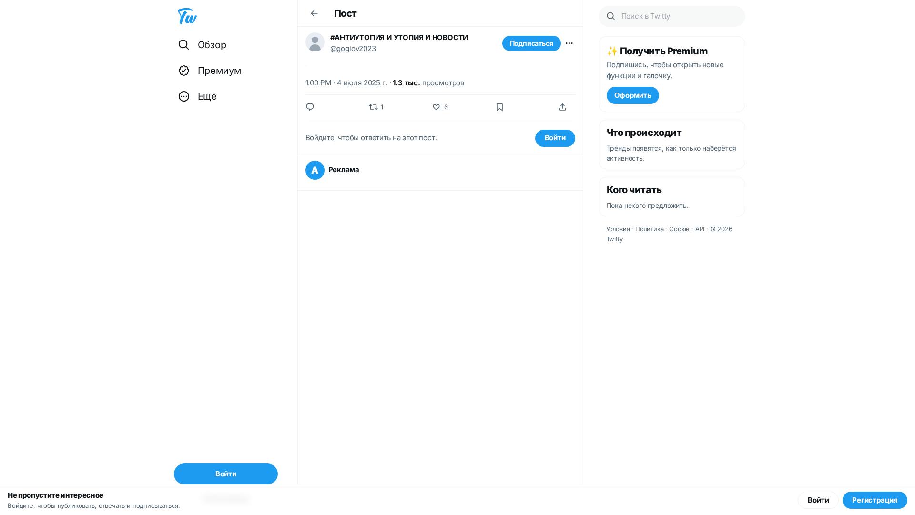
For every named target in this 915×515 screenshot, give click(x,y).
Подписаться (531, 43)
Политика (649, 229)
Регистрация (875, 500)
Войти (555, 137)
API (700, 229)
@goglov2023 (353, 48)
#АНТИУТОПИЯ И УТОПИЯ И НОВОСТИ (399, 37)
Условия (618, 229)
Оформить (632, 95)
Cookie (679, 229)
